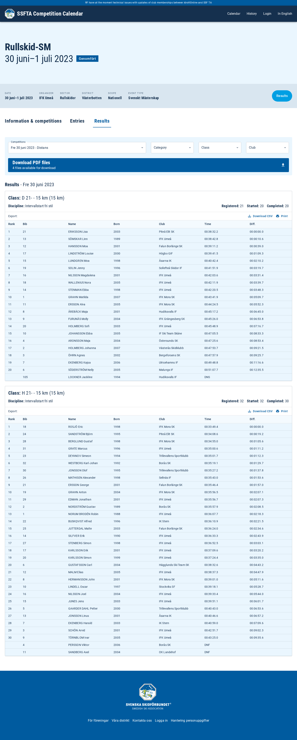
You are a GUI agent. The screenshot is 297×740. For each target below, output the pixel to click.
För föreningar (98, 720)
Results (282, 96)
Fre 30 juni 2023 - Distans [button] (29, 148)
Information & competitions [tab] (33, 121)
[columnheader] (12, 224)
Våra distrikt (120, 720)
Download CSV (263, 216)
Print (284, 216)
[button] (172, 147)
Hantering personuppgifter (190, 720)
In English (285, 14)
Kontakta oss (142, 720)
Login (267, 14)
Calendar (233, 14)
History (252, 14)
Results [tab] (102, 121)
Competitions (18, 142)
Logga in (161, 720)
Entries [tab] (77, 121)
